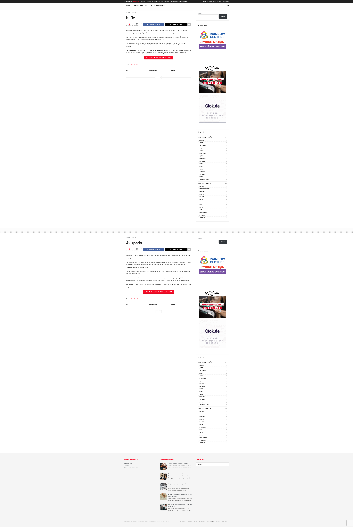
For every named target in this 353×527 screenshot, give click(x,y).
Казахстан (202, 202)
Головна (127, 5)
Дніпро (201, 140)
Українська (225, 1)
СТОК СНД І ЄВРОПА (139, 5)
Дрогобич (202, 145)
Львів (201, 150)
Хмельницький (204, 179)
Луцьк (201, 148)
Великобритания (204, 189)
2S (127, 70)
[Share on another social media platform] (189, 24)
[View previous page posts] (157, 77)
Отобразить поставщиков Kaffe (158, 57)
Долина (201, 143)
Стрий (201, 166)
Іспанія (201, 197)
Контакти (219, 1)
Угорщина (202, 215)
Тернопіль (202, 171)
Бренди (134, 12)
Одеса (201, 156)
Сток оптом (136, 1)
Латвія (201, 207)
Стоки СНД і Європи (199, 521)
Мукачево (202, 153)
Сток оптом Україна (156, 5)
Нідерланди (203, 212)
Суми (201, 169)
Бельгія (201, 186)
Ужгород (202, 174)
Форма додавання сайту (209, 1)
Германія (202, 191)
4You (173, 70)
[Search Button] (228, 5)
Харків (201, 177)
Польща (202, 161)
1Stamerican (153, 70)
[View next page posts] (160, 77)
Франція (202, 218)
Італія (201, 199)
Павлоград (202, 158)
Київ (200, 204)
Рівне (201, 164)
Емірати (201, 194)
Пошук (200, 13)
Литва (201, 210)
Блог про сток (128, 463)
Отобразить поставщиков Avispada (158, 292)
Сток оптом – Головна (186, 521)
